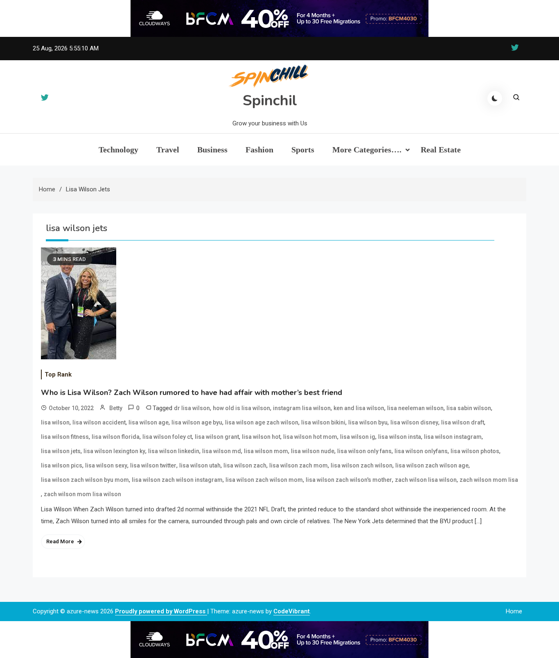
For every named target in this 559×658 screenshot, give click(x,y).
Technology (118, 149)
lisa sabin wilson (468, 408)
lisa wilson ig (357, 436)
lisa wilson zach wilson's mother (349, 479)
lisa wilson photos (475, 451)
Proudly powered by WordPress (161, 611)
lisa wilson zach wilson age (432, 465)
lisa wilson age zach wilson (261, 422)
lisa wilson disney (414, 422)
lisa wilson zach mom (298, 465)
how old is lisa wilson (241, 408)
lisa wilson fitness (65, 436)
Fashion (259, 149)
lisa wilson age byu (196, 422)
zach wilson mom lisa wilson (82, 494)
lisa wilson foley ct (167, 436)
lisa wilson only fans (364, 451)
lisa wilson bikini (323, 422)
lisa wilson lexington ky (114, 451)
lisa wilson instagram (453, 436)
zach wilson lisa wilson (426, 479)
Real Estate (441, 149)
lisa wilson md (221, 451)
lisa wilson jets (61, 451)
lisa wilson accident (99, 422)
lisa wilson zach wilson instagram (177, 479)
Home (514, 611)
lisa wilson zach (244, 465)
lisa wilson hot (261, 436)
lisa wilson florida (116, 436)
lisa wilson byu (368, 422)
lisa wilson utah (200, 465)
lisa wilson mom (266, 451)
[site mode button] (494, 98)
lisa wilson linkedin (173, 451)
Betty (115, 408)
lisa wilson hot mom (310, 436)
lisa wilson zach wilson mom (264, 479)
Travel (167, 149)
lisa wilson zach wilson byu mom (85, 479)
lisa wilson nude (312, 451)
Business (212, 149)
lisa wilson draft (462, 422)
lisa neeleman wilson (415, 408)
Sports (302, 149)
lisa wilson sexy (106, 465)
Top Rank (58, 374)
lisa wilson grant (217, 436)
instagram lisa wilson (302, 408)
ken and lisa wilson (359, 408)
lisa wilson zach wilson (361, 465)
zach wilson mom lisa (489, 479)
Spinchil (270, 101)
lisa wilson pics (61, 465)
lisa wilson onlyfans (421, 451)
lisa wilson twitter (153, 465)
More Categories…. (366, 149)
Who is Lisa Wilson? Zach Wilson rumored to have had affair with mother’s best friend (191, 392)
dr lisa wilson (192, 408)
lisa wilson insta (399, 436)
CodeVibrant (291, 611)
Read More (60, 541)
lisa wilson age (148, 422)
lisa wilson (55, 422)
